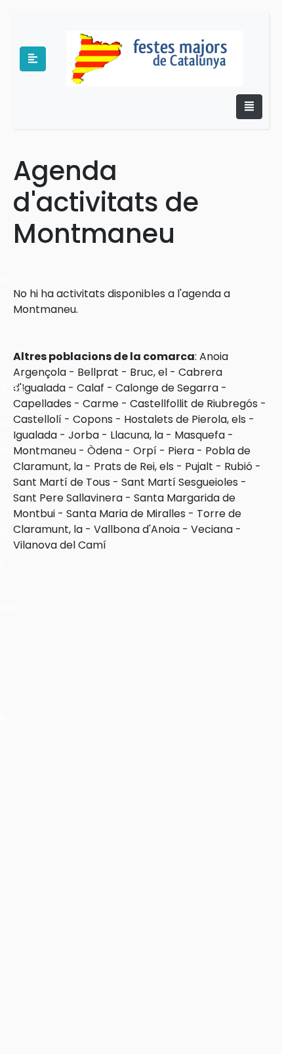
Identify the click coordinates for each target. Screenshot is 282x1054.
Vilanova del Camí (59, 545)
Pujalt (199, 466)
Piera (181, 450)
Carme (101, 403)
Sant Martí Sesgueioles (179, 482)
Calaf (90, 387)
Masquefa (199, 435)
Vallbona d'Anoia (137, 529)
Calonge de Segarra (166, 387)
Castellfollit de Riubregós (194, 403)
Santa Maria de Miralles (126, 513)
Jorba (83, 435)
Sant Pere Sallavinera (68, 497)
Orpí (145, 450)
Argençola (39, 372)
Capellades (42, 403)
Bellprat (98, 372)
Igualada (35, 435)
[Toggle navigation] (249, 106)
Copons (93, 419)
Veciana (212, 529)
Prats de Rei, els (134, 466)
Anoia (213, 356)
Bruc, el (148, 372)
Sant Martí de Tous (61, 482)
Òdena (104, 450)
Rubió (238, 466)
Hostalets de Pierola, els (185, 419)
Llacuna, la (136, 435)
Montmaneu (44, 450)
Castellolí (37, 419)
